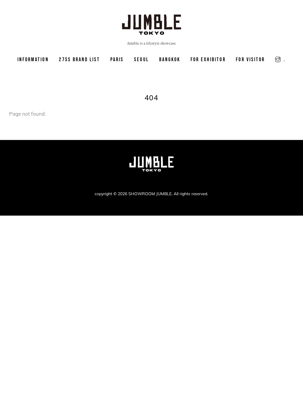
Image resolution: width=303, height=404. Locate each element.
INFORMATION (33, 59)
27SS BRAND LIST (79, 59)
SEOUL (141, 59)
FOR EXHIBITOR (208, 59)
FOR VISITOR (250, 59)
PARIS (117, 59)
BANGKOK (169, 59)
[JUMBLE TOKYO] (151, 32)
